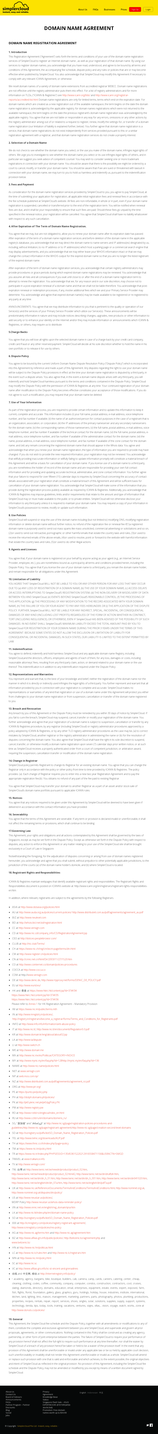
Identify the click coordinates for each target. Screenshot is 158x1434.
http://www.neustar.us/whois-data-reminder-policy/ (54, 1202)
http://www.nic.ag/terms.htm (34, 1232)
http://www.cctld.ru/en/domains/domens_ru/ (43, 1118)
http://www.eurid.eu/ (30, 985)
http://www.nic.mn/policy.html (35, 1258)
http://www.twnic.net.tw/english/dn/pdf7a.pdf (87, 1182)
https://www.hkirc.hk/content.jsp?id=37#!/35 (35, 995)
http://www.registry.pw (31, 1107)
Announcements (13, 1399)
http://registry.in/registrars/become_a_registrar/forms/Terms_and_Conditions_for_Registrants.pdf (65, 1019)
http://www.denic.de (29, 980)
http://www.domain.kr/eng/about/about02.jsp (43, 1034)
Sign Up (135, 9)
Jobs (8, 1415)
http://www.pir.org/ (31, 1086)
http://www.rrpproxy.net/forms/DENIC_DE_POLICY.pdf (71, 980)
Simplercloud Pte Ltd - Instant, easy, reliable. (37, 1426)
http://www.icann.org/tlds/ (76, 95)
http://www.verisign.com (31, 928)
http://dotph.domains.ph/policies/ (37, 1097)
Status (45, 1399)
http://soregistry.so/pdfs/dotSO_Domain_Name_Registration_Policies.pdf (58, 1133)
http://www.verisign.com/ (31, 1164)
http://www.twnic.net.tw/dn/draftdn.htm (97, 1174)
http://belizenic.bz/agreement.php (82, 1238)
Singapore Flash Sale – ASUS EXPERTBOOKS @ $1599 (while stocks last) (56, 1405)
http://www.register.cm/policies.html (38, 954)
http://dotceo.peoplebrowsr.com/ (38, 938)
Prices (124, 9)
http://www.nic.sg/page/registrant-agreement (47, 1127)
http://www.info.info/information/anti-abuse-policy (48, 1024)
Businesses (109, 9)
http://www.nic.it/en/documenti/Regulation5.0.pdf (63, 1029)
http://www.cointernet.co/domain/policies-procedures (48, 964)
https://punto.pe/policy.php (33, 1092)
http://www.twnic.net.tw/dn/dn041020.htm (124, 1178)
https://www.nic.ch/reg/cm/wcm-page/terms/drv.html (47, 948)
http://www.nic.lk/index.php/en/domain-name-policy (46, 1212)
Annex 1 (33, 1004)
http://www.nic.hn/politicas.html (36, 1247)
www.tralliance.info (34, 1159)
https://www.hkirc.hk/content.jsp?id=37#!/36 (35, 999)
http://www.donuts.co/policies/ (28, 1310)
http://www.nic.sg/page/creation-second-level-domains (101, 1127)
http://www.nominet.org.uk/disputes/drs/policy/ (37, 1192)
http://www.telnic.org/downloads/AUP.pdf (42, 1138)
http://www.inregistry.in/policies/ (35, 1014)
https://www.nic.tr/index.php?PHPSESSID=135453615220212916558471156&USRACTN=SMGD (71, 1153)
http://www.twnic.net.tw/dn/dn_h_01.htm (33, 1178)
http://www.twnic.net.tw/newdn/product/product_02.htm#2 (43, 1174)
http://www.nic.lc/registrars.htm (69, 1252)
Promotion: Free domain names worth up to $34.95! (55, 1411)
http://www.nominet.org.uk (130, 1188)
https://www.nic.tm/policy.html (35, 1148)
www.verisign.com (37, 975)
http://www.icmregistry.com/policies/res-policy (36, 1227)
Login (148, 9)
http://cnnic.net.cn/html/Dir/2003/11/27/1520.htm (45, 959)
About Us (82, 9)
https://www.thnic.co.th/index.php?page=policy (44, 1143)
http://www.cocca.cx (35, 969)
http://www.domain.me (31, 1050)
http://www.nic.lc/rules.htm (33, 1252)
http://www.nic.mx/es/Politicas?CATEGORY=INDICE (47, 1055)
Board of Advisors (14, 1397)
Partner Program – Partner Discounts (18, 1406)
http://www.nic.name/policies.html (41, 1066)
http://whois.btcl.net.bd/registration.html (40, 922)
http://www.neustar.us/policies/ (35, 1197)
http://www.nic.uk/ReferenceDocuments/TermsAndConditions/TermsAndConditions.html (67, 1188)
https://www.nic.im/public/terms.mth (38, 1009)
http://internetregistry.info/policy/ (57, 1273)
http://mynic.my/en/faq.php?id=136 (80, 1060)
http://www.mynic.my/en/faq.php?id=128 (40, 1060)
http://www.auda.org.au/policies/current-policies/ (45, 912)
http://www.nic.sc (28, 1263)
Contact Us (11, 1394)
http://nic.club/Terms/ (33, 943)
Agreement (48, 1394)
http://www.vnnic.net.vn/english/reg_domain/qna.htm (47, 1207)
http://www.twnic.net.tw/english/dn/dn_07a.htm (37, 1182)
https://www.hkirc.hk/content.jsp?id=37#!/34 (53, 990)
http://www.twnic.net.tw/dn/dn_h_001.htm (78, 1178)
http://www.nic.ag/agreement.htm (72, 1232)
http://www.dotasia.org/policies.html (40, 907)
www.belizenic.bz (21, 1242)
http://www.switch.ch (29, 1045)
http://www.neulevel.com (33, 917)
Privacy (46, 1391)
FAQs (95, 9)
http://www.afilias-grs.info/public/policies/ (41, 1238)
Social (8, 1412)
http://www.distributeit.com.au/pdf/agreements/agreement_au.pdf (107, 912)
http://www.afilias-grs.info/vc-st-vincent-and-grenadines (48, 1268)
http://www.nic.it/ (27, 1029)
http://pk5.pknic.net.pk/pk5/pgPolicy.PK (39, 1102)
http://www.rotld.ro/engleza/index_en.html (41, 1113)
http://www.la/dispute (30, 1039)
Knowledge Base (50, 1397)
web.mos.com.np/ (28, 1076)
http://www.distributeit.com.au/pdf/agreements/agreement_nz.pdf (54, 1081)
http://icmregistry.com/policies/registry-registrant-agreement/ (52, 1223)
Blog (8, 1410)
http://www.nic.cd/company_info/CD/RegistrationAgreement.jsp (53, 933)
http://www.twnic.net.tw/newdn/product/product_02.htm (56, 1169)
